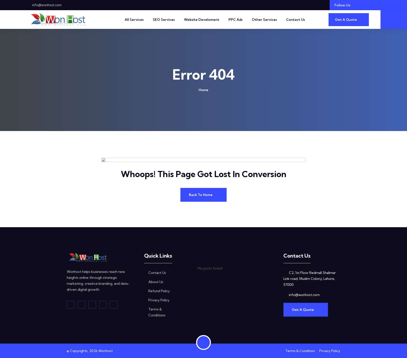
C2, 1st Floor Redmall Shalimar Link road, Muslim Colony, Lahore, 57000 (309, 279)
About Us (155, 282)
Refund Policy (159, 291)
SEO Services (164, 19)
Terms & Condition (300, 351)
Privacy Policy (158, 300)
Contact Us (295, 19)
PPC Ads (236, 19)
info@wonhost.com (46, 5)
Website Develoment (201, 19)
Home (203, 90)
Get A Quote (303, 309)
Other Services (264, 19)
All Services (134, 19)
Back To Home (201, 195)
